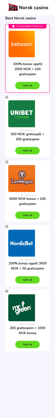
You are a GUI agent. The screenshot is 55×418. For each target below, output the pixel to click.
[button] (27, 85)
